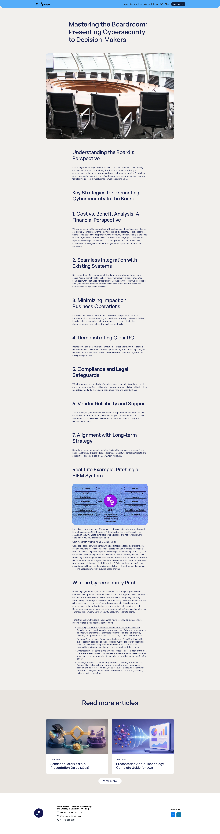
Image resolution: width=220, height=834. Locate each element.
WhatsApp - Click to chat (70, 816)
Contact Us (178, 4)
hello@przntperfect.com (71, 812)
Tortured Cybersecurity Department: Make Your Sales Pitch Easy (107, 639)
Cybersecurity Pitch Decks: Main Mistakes (97, 650)
